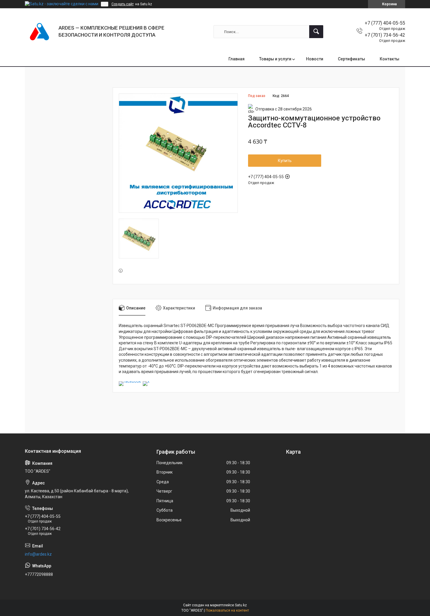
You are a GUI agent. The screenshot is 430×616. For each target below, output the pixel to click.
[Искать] (316, 31)
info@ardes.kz (38, 554)
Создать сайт (122, 4)
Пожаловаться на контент (227, 610)
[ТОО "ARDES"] (39, 31)
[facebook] (130, 381)
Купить (285, 160)
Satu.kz (241, 605)
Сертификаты (351, 59)
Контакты (389, 59)
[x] (146, 381)
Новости (314, 59)
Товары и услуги (275, 59)
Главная (236, 59)
